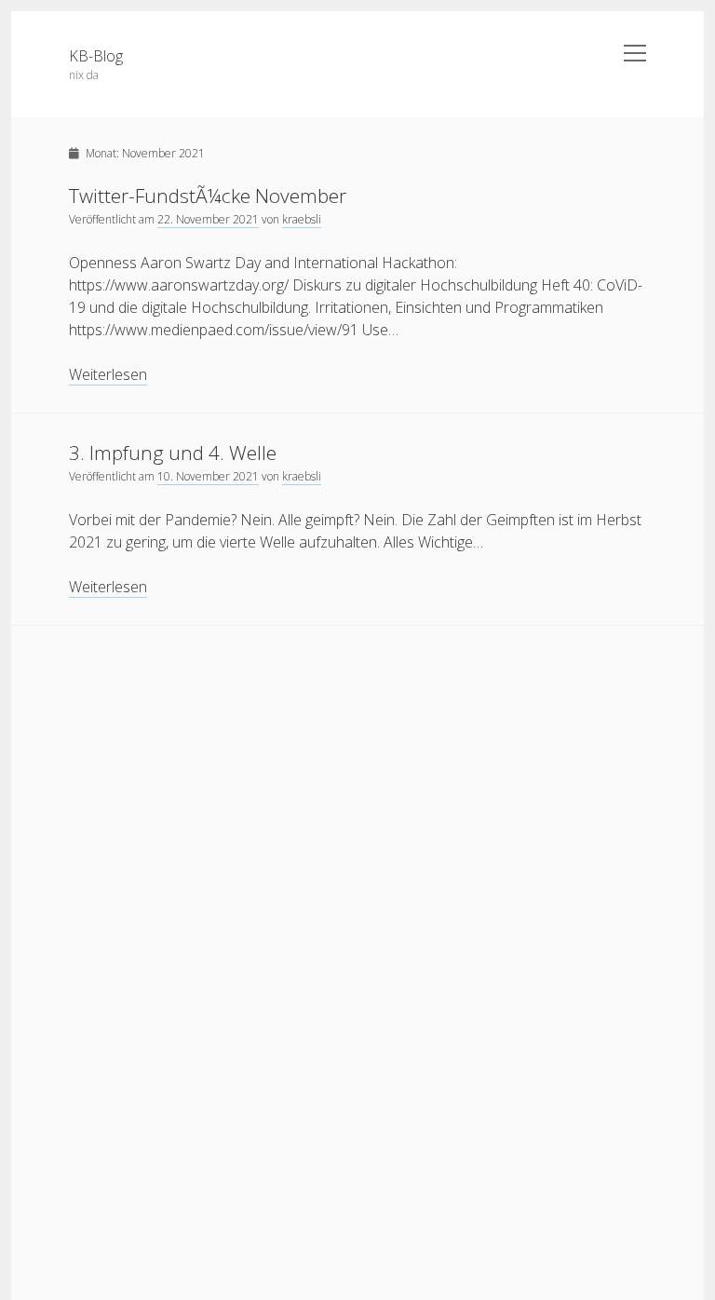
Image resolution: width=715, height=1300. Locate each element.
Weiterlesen (108, 375)
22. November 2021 (208, 219)
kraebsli (301, 219)
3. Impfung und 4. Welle (173, 453)
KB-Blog (96, 56)
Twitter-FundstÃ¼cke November (207, 196)
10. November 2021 (208, 476)
